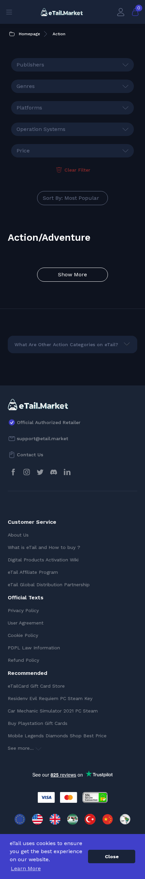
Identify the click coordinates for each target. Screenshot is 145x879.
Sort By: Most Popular (71, 198)
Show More (72, 274)
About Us (18, 535)
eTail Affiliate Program (33, 572)
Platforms (29, 107)
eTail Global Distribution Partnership (49, 584)
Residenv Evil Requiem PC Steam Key (50, 698)
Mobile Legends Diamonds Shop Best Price (57, 735)
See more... (21, 748)
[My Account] (121, 12)
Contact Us (30, 454)
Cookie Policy (23, 635)
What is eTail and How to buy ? (44, 547)
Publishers (30, 64)
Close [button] (112, 856)
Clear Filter (77, 170)
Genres (26, 86)
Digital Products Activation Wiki (43, 559)
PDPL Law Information (34, 647)
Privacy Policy (23, 610)
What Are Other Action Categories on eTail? (66, 344)
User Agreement (26, 623)
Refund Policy (23, 660)
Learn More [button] (26, 868)
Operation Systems (41, 129)
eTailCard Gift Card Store (36, 686)
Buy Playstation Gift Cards (37, 723)
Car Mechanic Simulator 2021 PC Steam (53, 710)
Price (23, 150)
